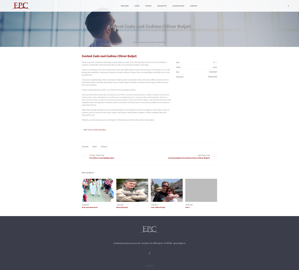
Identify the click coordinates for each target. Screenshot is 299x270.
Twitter (94, 146)
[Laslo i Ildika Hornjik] (167, 190)
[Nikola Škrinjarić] (132, 190)
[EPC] (149, 229)
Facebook (85, 146)
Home (135, 42)
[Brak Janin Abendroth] (98, 190)
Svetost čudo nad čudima (96, 130)
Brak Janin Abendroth (90, 207)
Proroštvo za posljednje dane (101, 158)
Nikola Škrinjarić (122, 207)
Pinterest (104, 146)
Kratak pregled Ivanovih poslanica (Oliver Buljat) (189, 158)
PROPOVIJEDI (212, 76)
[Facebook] (288, 6)
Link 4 (187, 207)
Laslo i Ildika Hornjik (158, 207)
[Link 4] (201, 190)
